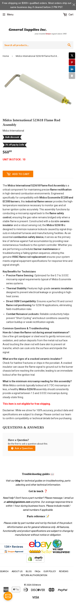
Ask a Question (23, 448)
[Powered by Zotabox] (72, 76)
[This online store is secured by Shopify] (35, 561)
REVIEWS (63, 571)
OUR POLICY (49, 571)
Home (6, 56)
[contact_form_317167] (8, 596)
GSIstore (36, 584)
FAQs (37, 571)
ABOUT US (17, 571)
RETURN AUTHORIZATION (34, 575)
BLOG (29, 571)
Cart (70, 14)
